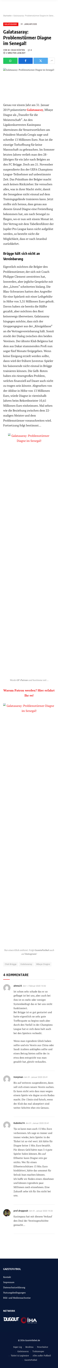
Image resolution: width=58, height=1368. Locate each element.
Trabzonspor (38, 1351)
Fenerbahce (42, 1346)
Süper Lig (17, 1346)
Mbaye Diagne (43, 964)
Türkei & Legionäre (20, 1355)
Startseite (7, 16)
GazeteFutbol (30, 1359)
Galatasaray (11, 24)
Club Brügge (10, 964)
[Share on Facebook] (25, 61)
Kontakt (7, 1277)
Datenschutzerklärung (14, 1287)
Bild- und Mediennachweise (17, 1297)
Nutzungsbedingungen (14, 1292)
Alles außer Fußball (42, 1355)
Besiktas (29, 1346)
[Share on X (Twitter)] (41, 61)
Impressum (8, 1282)
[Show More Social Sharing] (52, 61)
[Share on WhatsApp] (10, 61)
